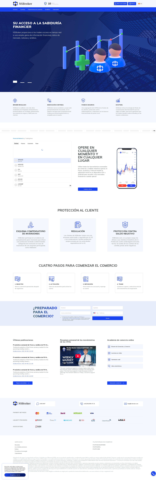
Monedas (17, 445)
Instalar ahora (88, 189)
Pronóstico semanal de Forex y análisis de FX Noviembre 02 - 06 (31, 357)
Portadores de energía (21, 451)
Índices (16, 449)
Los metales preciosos (21, 447)
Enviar (107, 318)
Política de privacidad (74, 318)
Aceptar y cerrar (15, 475)
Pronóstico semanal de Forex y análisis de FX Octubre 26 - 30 (31, 345)
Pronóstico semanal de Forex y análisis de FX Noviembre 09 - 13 (31, 370)
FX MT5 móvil (97, 447)
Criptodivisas (18, 453)
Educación (56, 9)
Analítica (47, 9)
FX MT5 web (96, 449)
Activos (15, 9)
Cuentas (22, 9)
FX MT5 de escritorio (99, 445)
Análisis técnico (17, 351)
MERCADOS (18, 442)
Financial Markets (23, 138)
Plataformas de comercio (35, 9)
